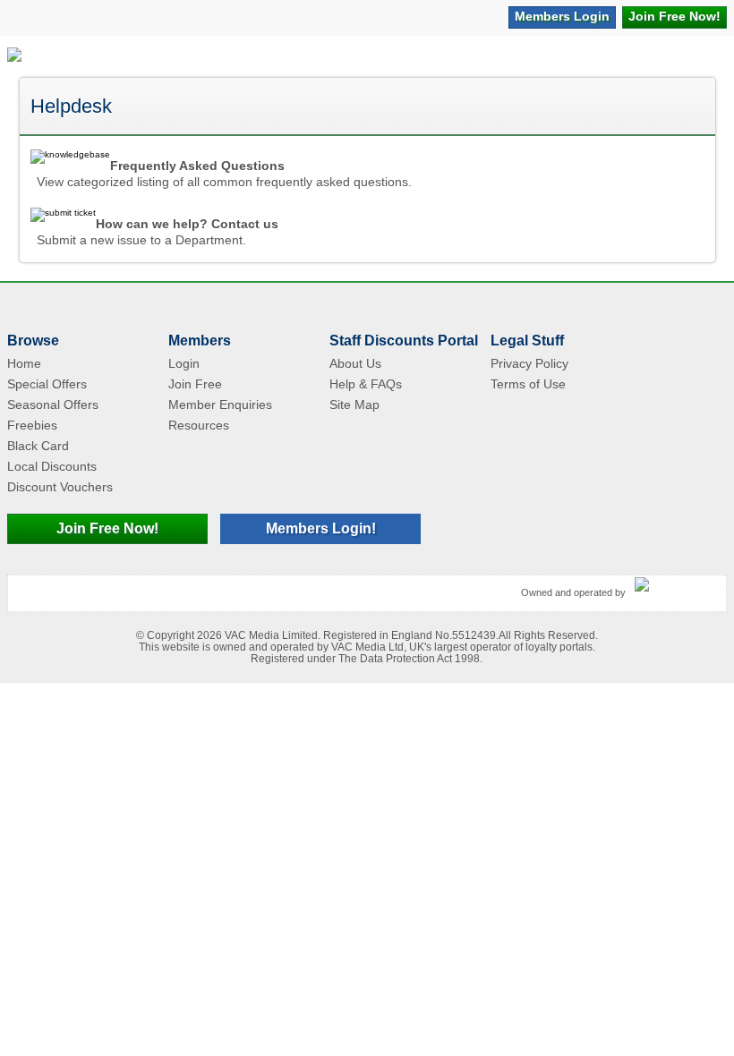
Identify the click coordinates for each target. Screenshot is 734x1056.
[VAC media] (676, 585)
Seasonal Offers (52, 404)
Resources (198, 425)
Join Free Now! (107, 528)
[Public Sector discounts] (14, 55)
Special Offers (47, 384)
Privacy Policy (529, 363)
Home (24, 363)
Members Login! (321, 528)
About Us (355, 363)
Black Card (38, 446)
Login (562, 16)
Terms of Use (528, 384)
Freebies (32, 425)
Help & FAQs (365, 384)
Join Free (674, 16)
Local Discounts (52, 466)
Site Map (354, 404)
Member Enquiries (220, 404)
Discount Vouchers (60, 487)
